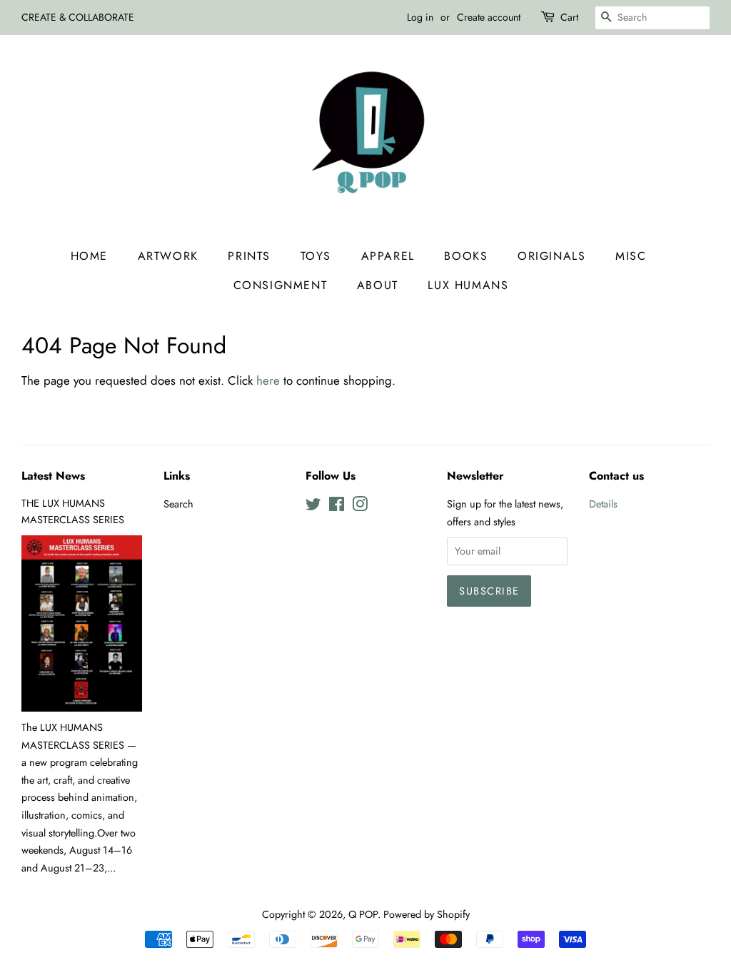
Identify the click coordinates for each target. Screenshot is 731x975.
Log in (420, 17)
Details (603, 504)
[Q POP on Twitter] (313, 507)
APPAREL (388, 256)
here (268, 380)
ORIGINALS (551, 256)
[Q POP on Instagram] (360, 507)
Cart (569, 17)
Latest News (53, 476)
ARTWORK (168, 256)
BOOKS (466, 256)
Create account (488, 17)
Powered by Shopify (426, 914)
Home (89, 256)
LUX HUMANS (468, 285)
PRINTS (249, 256)
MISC (630, 256)
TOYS (316, 256)
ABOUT (377, 285)
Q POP (363, 914)
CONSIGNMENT (280, 285)
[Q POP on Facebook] (336, 507)
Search (178, 504)
